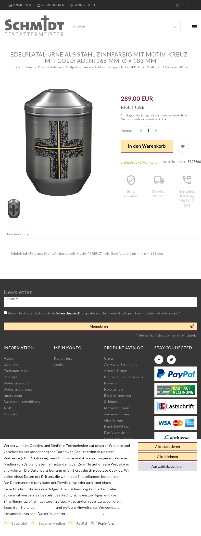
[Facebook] (158, 359)
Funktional (106, 523)
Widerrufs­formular (19, 389)
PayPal (81, 523)
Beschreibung (17, 234)
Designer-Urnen (117, 432)
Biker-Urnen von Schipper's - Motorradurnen (117, 401)
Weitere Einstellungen (22, 529)
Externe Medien (52, 523)
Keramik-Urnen (116, 414)
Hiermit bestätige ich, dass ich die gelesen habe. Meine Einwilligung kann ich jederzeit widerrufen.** (94, 313)
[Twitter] (171, 359)
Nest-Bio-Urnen (117, 426)
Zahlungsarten (16, 370)
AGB (8, 408)
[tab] (17, 234)
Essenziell (20, 523)
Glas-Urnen (113, 420)
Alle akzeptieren (167, 446)
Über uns (11, 364)
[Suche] (175, 27)
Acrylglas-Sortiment (120, 364)
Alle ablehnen (167, 456)
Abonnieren (99, 326)
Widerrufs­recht (16, 383)
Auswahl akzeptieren (167, 466)
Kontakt (10, 377)
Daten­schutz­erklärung (22, 401)
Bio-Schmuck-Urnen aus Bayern (124, 380)
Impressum (13, 395)
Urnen (29, 67)
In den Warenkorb (147, 146)
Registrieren (64, 358)
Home (16, 67)
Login (58, 364)
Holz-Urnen (113, 389)
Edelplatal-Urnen (50, 67)
